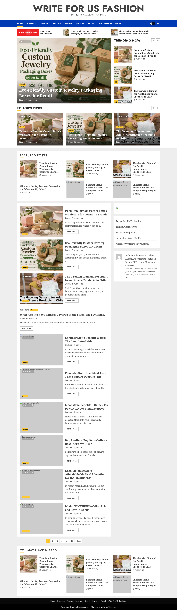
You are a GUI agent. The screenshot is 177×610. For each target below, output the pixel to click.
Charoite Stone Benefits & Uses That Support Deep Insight (122, 189)
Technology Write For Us (128, 238)
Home (20, 23)
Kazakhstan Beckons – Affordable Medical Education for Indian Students (41, 484)
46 (72, 541)
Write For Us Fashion (88, 8)
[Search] (158, 23)
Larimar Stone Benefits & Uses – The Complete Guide (75, 189)
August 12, (33, 100)
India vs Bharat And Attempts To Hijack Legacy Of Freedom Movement (140, 259)
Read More (71, 231)
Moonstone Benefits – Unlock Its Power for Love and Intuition (41, 417)
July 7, (137, 194)
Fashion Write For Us (126, 226)
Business (31, 23)
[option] (64, 70)
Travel (91, 23)
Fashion (44, 23)
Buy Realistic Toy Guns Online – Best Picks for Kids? (41, 450)
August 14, (33, 142)
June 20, (79, 482)
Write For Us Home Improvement (132, 243)
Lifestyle (56, 23)
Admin (69, 345)
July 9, (90, 194)
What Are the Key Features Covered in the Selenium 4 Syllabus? (123, 95)
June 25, (79, 412)
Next (78, 541)
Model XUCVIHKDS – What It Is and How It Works (41, 518)
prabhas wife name (134, 255)
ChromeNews (97, 607)
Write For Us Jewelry (126, 232)
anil (23, 100)
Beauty (68, 23)
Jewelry (80, 23)
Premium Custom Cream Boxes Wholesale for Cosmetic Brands (40, 134)
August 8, (140, 100)
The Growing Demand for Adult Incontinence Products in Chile (123, 75)
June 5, (79, 514)
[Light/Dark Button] (152, 23)
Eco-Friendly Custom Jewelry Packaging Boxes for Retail (64, 70)
